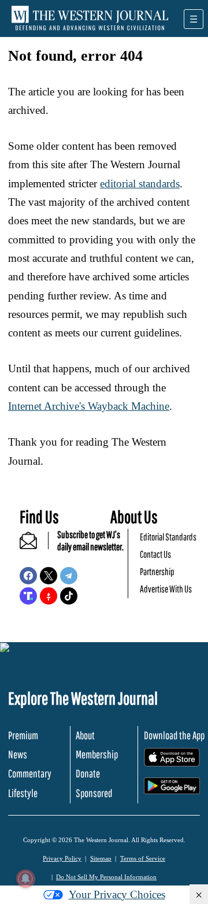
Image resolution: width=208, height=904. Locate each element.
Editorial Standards (168, 536)
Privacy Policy (62, 858)
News (17, 754)
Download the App (174, 735)
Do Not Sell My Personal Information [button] (106, 876)
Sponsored (94, 793)
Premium (23, 735)
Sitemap (101, 858)
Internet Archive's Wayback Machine (88, 406)
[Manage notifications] (25, 878)
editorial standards (140, 183)
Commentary (29, 773)
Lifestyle (23, 793)
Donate (88, 773)
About (85, 735)
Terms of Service (142, 858)
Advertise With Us (166, 588)
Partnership (157, 571)
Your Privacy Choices (117, 894)
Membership (97, 754)
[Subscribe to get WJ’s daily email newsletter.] (34, 545)
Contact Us (155, 554)
